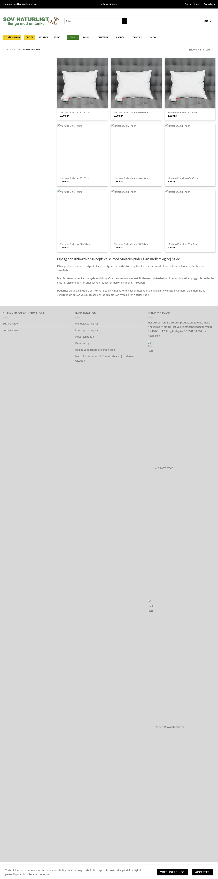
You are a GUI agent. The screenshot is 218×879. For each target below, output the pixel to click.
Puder (71, 37)
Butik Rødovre (11, 329)
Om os (188, 4)
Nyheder (43, 37)
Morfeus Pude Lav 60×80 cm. (183, 178)
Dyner (86, 37)
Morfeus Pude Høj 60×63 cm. (75, 244)
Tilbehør (137, 37)
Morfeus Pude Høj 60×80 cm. (183, 244)
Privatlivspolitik (84, 336)
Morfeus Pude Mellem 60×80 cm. (131, 244)
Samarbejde (209, 4)
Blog (153, 37)
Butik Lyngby (10, 323)
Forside (7, 49)
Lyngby (25, 4)
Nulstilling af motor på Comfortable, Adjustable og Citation (104, 358)
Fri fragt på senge (109, 4)
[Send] (124, 21)
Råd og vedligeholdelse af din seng (95, 349)
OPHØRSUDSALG (12, 37)
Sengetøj (103, 37)
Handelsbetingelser (86, 323)
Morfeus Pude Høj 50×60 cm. (183, 112)
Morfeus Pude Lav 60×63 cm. (75, 178)
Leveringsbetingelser (87, 329)
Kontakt (197, 4)
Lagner (120, 37)
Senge (57, 37)
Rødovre (33, 4)
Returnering (82, 343)
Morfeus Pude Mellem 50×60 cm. (131, 112)
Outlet (29, 37)
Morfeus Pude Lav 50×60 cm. (75, 112)
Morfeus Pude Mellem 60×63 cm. (131, 178)
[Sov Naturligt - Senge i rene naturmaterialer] (31, 21)
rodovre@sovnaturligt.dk (169, 726)
